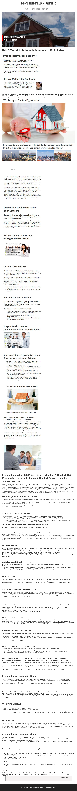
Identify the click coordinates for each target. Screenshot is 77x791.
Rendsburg (32, 772)
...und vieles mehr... (10, 169)
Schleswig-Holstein (15, 758)
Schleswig (46, 772)
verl (28, 570)
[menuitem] (28, 9)
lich (25, 502)
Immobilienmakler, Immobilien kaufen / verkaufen (18, 167)
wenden (18, 490)
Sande (17, 666)
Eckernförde (38, 772)
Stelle (26, 506)
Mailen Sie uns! (64, 777)
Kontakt (53, 787)
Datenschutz (48, 787)
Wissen (69, 593)
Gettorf (29, 486)
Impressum (42, 787)
